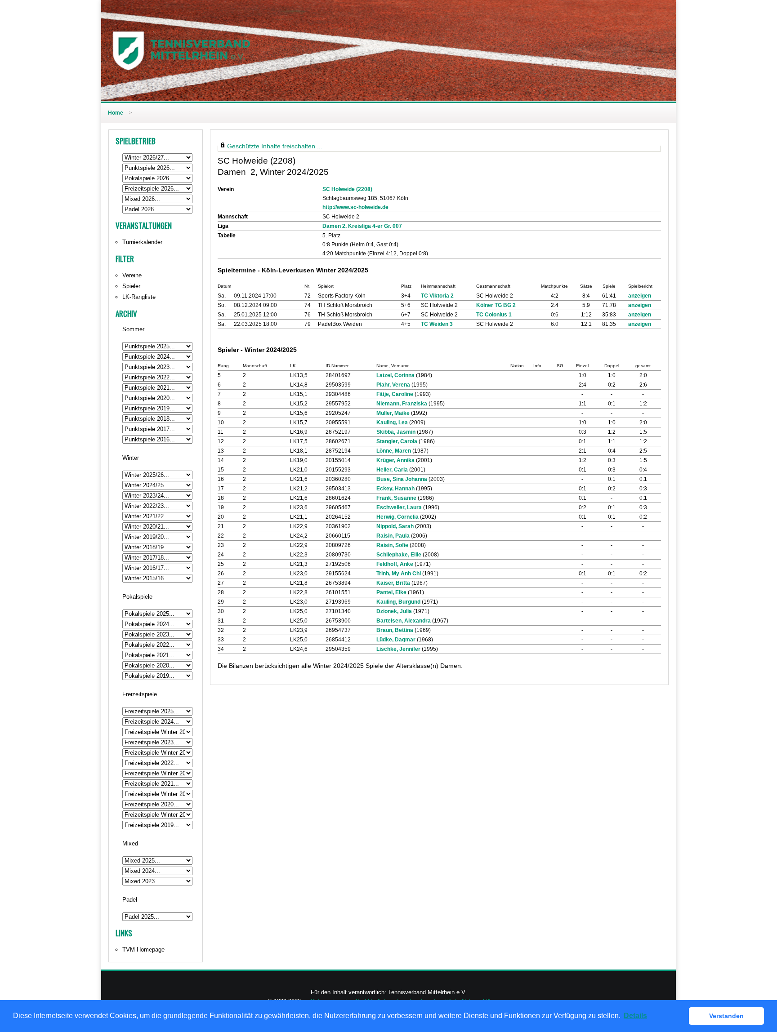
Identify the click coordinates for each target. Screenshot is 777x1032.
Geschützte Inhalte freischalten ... (274, 146)
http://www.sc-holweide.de (355, 207)
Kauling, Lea (392, 422)
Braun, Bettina (394, 630)
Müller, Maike (393, 413)
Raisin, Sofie (392, 545)
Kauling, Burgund (398, 602)
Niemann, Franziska (401, 403)
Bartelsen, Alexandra (403, 621)
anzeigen (639, 296)
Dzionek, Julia (394, 611)
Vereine (132, 275)
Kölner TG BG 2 (496, 305)
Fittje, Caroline (394, 394)
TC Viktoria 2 (437, 296)
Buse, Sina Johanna (401, 479)
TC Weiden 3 (437, 324)
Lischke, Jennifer (398, 649)
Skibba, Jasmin (395, 432)
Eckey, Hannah (395, 488)
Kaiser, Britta (393, 583)
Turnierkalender (142, 242)
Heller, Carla (392, 470)
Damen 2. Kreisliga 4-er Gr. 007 (362, 226)
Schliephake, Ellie (398, 555)
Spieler (131, 286)
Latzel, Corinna (395, 375)
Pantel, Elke (391, 592)
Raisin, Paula (393, 536)
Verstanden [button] (726, 1015)
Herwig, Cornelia (397, 517)
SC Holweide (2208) (347, 189)
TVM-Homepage (143, 949)
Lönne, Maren (393, 451)
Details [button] (635, 1015)
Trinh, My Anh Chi (398, 573)
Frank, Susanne (396, 498)
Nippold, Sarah (395, 526)
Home (115, 113)
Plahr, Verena (393, 385)
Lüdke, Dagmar (395, 639)
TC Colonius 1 (494, 314)
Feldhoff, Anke (394, 564)
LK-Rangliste (139, 297)
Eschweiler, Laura (399, 507)
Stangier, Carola (396, 441)
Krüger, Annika (395, 460)
